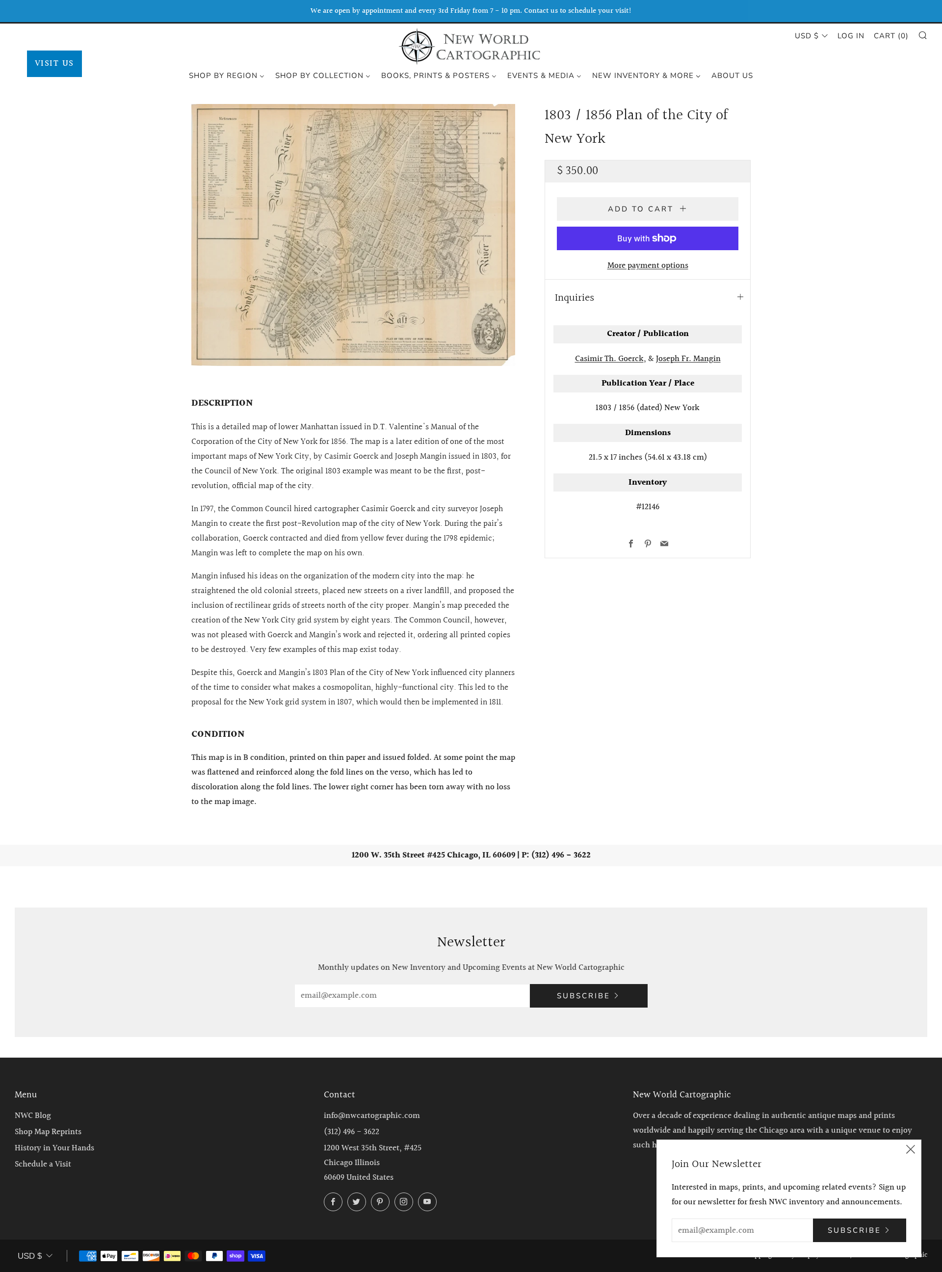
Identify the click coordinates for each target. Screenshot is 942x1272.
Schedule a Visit (43, 1164)
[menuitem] (226, 75)
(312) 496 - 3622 (351, 1132)
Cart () (891, 36)
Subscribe (583, 996)
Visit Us (54, 63)
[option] (353, 235)
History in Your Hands (54, 1148)
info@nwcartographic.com (372, 1115)
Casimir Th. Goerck (609, 358)
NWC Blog (33, 1115)
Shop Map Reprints (48, 1132)
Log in (850, 36)
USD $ (807, 36)
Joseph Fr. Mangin (688, 358)
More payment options (647, 265)
